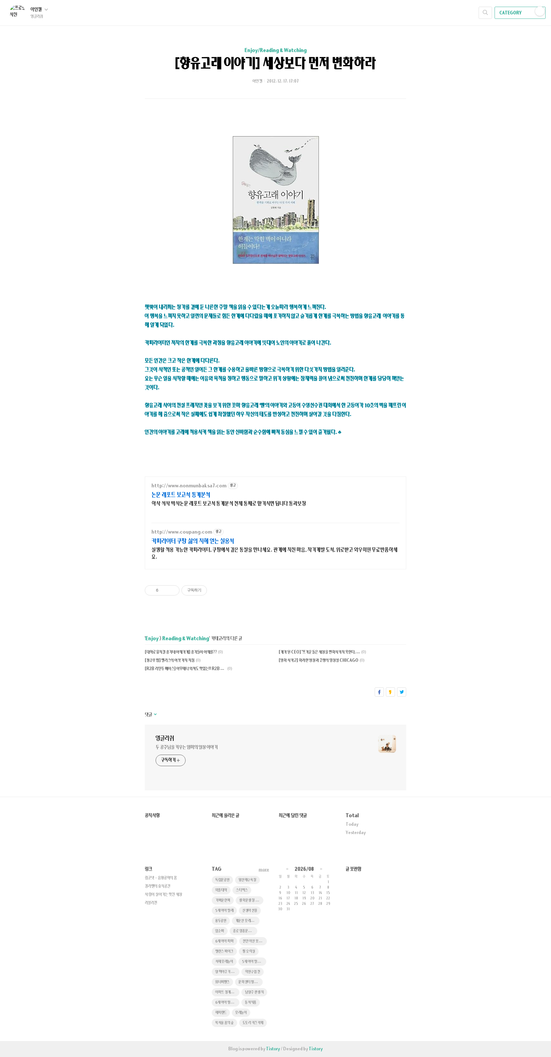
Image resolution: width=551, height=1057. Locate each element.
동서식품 (250, 1003)
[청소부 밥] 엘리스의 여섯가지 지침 (170, 660)
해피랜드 (220, 1013)
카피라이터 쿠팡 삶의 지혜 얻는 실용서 (192, 541)
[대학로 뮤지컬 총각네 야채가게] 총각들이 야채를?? (181, 652)
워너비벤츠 (222, 982)
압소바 (219, 931)
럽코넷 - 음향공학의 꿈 (161, 878)
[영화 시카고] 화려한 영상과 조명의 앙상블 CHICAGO (318, 660)
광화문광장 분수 (250, 900)
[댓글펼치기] (155, 715)
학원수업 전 (252, 972)
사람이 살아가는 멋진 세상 (163, 894)
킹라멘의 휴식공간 (157, 886)
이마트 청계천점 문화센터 (227, 992)
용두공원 (220, 921)
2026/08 (304, 869)
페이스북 (379, 692)
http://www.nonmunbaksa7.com (188, 486)
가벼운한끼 (222, 900)
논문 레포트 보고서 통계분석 (180, 495)
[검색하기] (485, 12)
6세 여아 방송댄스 (227, 1003)
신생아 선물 (249, 911)
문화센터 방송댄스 (251, 982)
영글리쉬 (165, 738)
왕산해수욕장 (247, 880)
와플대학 (221, 890)
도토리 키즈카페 (253, 1023)
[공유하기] (164, 590)
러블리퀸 (151, 903)
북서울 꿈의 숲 (224, 1023)
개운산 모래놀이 (245, 921)
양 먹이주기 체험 (226, 972)
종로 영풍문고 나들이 (245, 931)
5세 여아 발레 (224, 911)
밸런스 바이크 (224, 952)
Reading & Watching (185, 638)
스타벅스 (242, 890)
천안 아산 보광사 (254, 941)
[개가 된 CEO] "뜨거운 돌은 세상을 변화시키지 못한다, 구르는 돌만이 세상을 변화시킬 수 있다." (319, 652)
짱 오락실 (248, 952)
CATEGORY (510, 13)
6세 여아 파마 (224, 941)
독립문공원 (222, 880)
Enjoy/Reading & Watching (276, 50)
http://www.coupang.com (181, 532)
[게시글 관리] (172, 590)
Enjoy (151, 638)
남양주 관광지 (254, 992)
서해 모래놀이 (224, 962)
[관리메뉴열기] (540, 11)
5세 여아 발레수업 (254, 962)
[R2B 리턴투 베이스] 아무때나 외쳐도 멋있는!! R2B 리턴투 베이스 (185, 669)
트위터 (401, 692)
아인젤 (37, 9)
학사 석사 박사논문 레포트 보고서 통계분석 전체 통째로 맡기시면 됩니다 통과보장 (228, 504)
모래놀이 (241, 1013)
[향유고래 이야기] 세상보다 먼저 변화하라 (275, 64)
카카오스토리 (390, 692)
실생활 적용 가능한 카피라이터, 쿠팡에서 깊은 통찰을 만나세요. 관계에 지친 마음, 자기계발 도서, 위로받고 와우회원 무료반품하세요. (274, 553)
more (264, 870)
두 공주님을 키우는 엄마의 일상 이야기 (187, 747)
